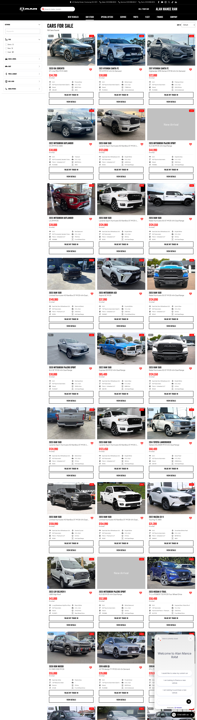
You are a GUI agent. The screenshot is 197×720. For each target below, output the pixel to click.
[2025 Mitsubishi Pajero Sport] (171, 124)
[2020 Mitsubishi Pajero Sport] (71, 349)
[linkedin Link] (175, 2)
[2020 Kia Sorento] (71, 50)
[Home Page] (28, 9)
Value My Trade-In (71, 95)
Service (123, 17)
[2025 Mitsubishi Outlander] (71, 199)
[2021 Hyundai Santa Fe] (121, 50)
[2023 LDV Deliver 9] (71, 573)
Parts (135, 17)
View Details (71, 102)
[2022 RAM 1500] (121, 349)
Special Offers (107, 17)
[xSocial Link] (169, 2)
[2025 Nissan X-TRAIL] (171, 573)
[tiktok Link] (172, 2)
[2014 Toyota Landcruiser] (171, 423)
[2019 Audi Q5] (121, 648)
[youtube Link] (162, 2)
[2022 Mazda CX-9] (171, 498)
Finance (160, 17)
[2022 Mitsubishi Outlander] (71, 124)
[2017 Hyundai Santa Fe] (171, 50)
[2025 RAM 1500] (121, 124)
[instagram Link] (165, 2)
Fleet (147, 17)
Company (173, 17)
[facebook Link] (158, 2)
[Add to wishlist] (90, 69)
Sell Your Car (143, 9)
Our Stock (90, 17)
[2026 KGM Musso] (71, 648)
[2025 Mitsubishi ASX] (121, 274)
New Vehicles (73, 17)
